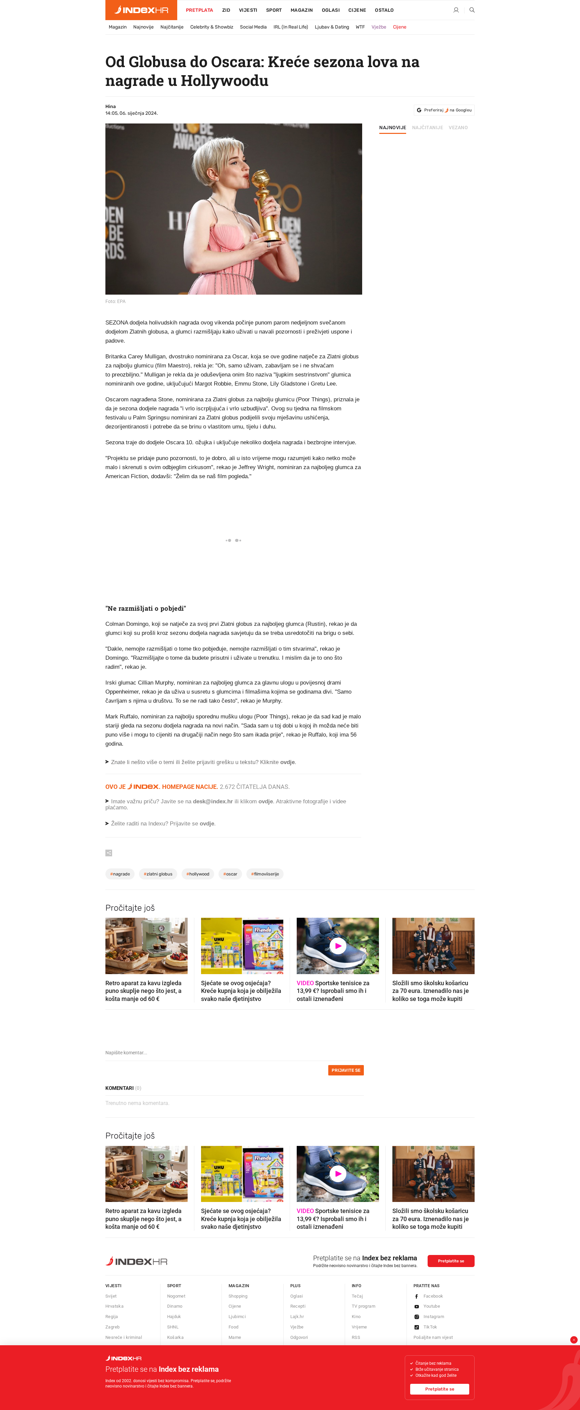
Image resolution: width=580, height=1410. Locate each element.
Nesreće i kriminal (123, 1337)
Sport (274, 10)
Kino (356, 1316)
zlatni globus (158, 873)
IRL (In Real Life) (291, 27)
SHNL (173, 1326)
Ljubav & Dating (332, 27)
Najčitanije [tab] (427, 127)
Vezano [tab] (458, 127)
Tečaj (357, 1296)
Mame (235, 1337)
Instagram (434, 1316)
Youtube (432, 1306)
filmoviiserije (265, 873)
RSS (356, 1337)
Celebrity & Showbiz (211, 27)
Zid (226, 10)
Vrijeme (359, 1326)
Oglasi (331, 10)
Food (234, 1326)
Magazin (118, 27)
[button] (113, 944)
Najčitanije (172, 27)
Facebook (433, 1296)
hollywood (197, 873)
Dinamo (175, 1306)
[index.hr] (141, 10)
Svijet (110, 1296)
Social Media (253, 27)
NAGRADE (120, 873)
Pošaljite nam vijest (433, 1337)
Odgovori (299, 1337)
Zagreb (112, 1326)
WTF (360, 27)
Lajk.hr (297, 1316)
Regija (111, 1316)
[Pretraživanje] (470, 10)
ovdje (265, 801)
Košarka (175, 1337)
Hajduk (174, 1316)
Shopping (238, 1296)
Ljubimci (237, 1316)
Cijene (357, 10)
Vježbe (379, 27)
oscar (230, 873)
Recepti (298, 1306)
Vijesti (248, 10)
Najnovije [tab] (392, 127)
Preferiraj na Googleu (448, 110)
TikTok (430, 1326)
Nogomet (176, 1296)
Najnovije (143, 27)
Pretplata (199, 10)
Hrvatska (114, 1306)
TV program (363, 1306)
